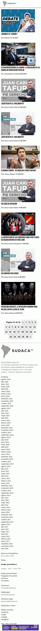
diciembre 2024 (6, 428)
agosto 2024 (5, 437)
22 (11, 336)
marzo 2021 (5, 536)
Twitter (3, 615)
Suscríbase (5, 581)
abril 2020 (4, 548)
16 (14, 332)
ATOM (14, 624)
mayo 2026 (5, 386)
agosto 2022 (5, 495)
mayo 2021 (5, 531)
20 (31, 332)
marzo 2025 (5, 420)
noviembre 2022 (7, 488)
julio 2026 (4, 382)
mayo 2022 (5, 502)
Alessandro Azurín (11, 74)
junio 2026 (5, 384)
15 (10, 332)
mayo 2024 (5, 444)
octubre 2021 (6, 519)
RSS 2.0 (8, 624)
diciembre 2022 (6, 486)
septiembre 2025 (7, 406)
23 (15, 336)
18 (23, 332)
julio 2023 (4, 469)
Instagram (5, 619)
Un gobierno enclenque (10, 273)
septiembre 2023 (7, 464)
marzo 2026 (5, 391)
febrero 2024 (6, 452)
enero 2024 (5, 454)
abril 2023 (4, 476)
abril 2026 (4, 389)
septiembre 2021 (7, 522)
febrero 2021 (6, 539)
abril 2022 (4, 505)
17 (18, 332)
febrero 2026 (6, 394)
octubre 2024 (6, 432)
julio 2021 (4, 527)
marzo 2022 (5, 507)
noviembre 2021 (7, 517)
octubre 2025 (6, 403)
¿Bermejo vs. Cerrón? (9, 34)
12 (30, 327)
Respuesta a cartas (8, 605)
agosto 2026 (5, 379)
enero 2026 (5, 396)
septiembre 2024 (7, 435)
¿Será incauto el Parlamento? (12, 104)
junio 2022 (5, 500)
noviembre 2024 (7, 430)
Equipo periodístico (9, 564)
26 (27, 336)
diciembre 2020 (6, 544)
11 (26, 327)
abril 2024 (4, 447)
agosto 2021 (5, 524)
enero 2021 (5, 541)
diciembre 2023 (6, 457)
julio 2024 (4, 440)
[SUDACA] (10, 4)
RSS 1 (3, 624)
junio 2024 (5, 442)
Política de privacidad (9, 573)
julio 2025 (4, 411)
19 (27, 332)
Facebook (4, 612)
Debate (7, 38)
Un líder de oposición (9, 204)
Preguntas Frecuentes (9, 576)
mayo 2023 (5, 473)
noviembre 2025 (7, 401)
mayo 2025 (5, 415)
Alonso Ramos (9, 174)
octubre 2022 (6, 490)
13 (34, 327)
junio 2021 (5, 529)
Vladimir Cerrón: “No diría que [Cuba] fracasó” (18, 170)
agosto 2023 (5, 466)
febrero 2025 (6, 423)
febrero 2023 (6, 481)
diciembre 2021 (6, 515)
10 (22, 327)
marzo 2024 (5, 449)
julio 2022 (4, 498)
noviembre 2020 (7, 546)
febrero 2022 (6, 510)
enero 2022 (5, 512)
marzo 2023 (5, 478)
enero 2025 (5, 425)
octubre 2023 (6, 461)
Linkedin (4, 617)
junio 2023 (5, 471)
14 (6, 332)
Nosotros (4, 578)
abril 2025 (4, 418)
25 (23, 336)
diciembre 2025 (6, 399)
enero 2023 (5, 483)
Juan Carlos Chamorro (12, 244)
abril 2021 (4, 534)
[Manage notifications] (35, 626)
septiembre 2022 (7, 493)
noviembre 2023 (7, 459)
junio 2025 (5, 413)
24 (19, 336)
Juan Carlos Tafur (11, 107)
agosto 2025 (5, 408)
